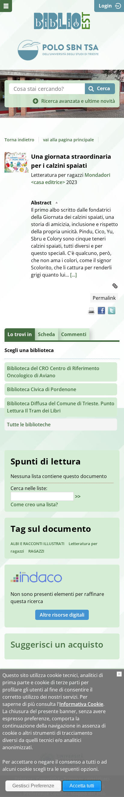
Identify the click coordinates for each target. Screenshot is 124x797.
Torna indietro (19, 140)
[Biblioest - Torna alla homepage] (62, 20)
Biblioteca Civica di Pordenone (41, 389)
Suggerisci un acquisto (57, 644)
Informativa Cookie (81, 704)
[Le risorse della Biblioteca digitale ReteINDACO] (36, 579)
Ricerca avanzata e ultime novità (78, 101)
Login (105, 5)
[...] (73, 274)
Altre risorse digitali (62, 615)
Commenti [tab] (73, 334)
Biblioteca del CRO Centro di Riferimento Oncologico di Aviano (53, 372)
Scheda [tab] (46, 334)
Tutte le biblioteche (29, 424)
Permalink (104, 298)
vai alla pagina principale (68, 140)
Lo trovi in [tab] (20, 334)
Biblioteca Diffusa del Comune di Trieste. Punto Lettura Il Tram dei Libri (60, 407)
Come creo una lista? (34, 504)
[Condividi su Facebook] (101, 310)
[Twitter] (111, 310)
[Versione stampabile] (91, 311)
